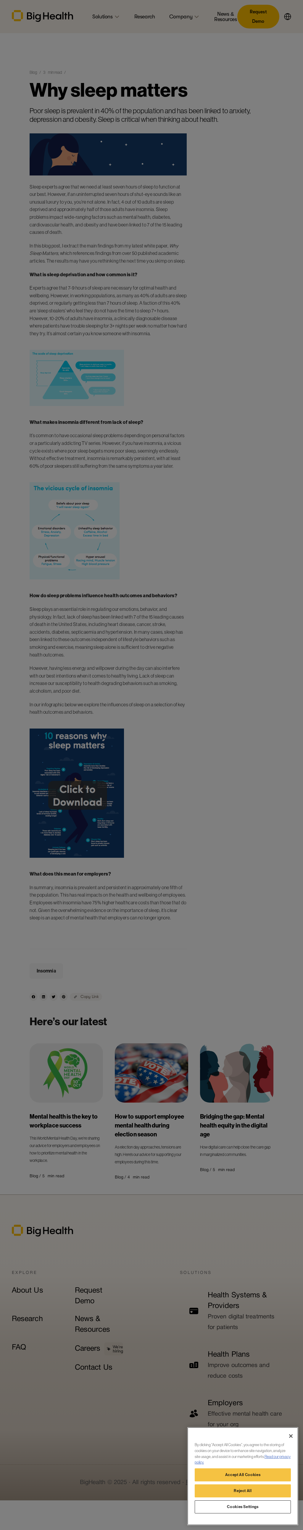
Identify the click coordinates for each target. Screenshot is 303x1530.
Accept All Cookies (243, 1474)
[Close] (290, 1436)
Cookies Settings (243, 1507)
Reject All (243, 1491)
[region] (242, 1476)
